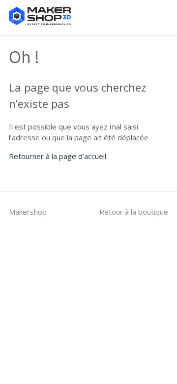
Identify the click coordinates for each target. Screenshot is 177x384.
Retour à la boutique (133, 212)
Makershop (28, 212)
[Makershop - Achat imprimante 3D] (40, 22)
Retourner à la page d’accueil (57, 156)
